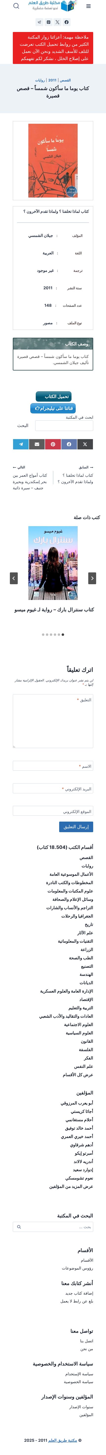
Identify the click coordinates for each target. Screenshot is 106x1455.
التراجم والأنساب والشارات (69, 907)
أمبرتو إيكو (84, 1153)
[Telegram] (39, 22)
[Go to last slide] (92, 578)
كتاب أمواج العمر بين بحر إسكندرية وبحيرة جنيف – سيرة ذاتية (30, 477)
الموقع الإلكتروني (77, 811)
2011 (52, 80)
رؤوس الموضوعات (77, 1268)
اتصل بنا (86, 1340)
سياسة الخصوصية (78, 1381)
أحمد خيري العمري (77, 1136)
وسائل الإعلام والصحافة (73, 899)
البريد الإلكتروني (76, 788)
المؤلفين (86, 1414)
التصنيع (87, 966)
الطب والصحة (81, 957)
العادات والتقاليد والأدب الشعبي (66, 1016)
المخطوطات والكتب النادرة (69, 882)
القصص (65, 80)
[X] (57, 22)
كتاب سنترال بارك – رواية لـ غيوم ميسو (54, 610)
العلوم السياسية (79, 1032)
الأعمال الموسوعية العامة (71, 874)
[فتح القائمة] (88, 6)
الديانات (86, 982)
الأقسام (87, 1260)
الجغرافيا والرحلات (77, 916)
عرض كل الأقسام (78, 1074)
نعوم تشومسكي (79, 1178)
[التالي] (14, 578)
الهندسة (86, 974)
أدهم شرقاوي (81, 1144)
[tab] (63, 634)
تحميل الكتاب (56, 396)
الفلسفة (86, 1049)
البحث (22, 425)
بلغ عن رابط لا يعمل (76, 1301)
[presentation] (53, 563)
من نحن (86, 1348)
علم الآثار (85, 932)
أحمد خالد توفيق (79, 1128)
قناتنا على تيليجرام (56, 408)
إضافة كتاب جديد (79, 1293)
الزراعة (87, 949)
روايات (40, 80)
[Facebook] (67, 22)
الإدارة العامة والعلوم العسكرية (66, 991)
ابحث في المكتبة (79, 417)
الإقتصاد (86, 999)
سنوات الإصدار (81, 1406)
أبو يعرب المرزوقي (77, 1103)
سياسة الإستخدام (79, 1373)
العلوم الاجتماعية (78, 1024)
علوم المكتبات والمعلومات (70, 890)
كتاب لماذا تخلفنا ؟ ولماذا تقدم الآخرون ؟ (75, 474)
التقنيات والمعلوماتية (75, 941)
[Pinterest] (49, 22)
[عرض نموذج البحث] (16, 6)
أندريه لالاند (83, 1161)
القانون (87, 1041)
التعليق (84, 699)
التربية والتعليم (81, 1007)
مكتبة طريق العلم (62, 1440)
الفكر (88, 1058)
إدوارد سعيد (83, 1169)
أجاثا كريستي (82, 1111)
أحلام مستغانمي (79, 1119)
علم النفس (83, 1066)
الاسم (85, 766)
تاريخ (89, 924)
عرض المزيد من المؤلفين (71, 1186)
